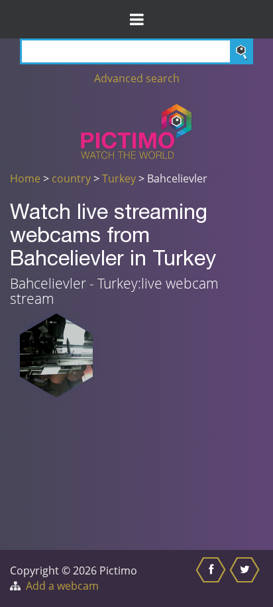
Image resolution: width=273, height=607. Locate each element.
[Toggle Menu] (136, 19)
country (71, 178)
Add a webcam (62, 585)
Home (25, 178)
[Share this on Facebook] (212, 578)
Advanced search (137, 78)
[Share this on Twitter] (246, 578)
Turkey (119, 178)
